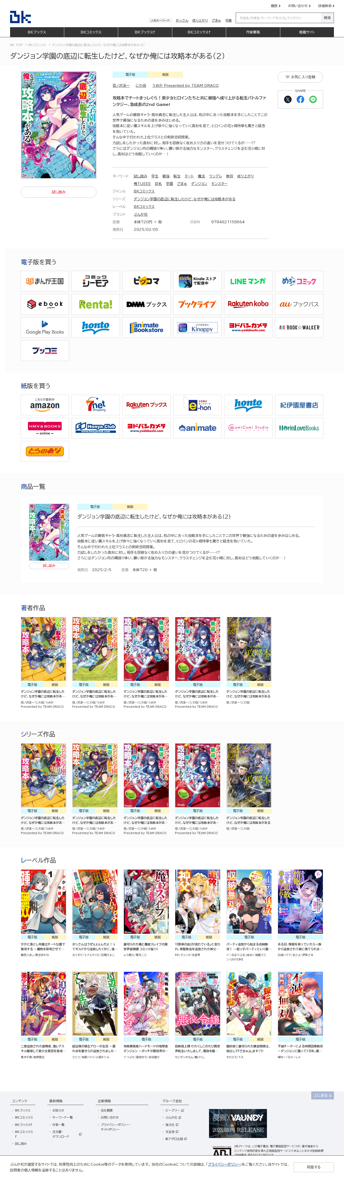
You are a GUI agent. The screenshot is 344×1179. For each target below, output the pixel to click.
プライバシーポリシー (224, 1164)
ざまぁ (182, 184)
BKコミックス (144, 191)
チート (189, 176)
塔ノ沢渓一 (121, 85)
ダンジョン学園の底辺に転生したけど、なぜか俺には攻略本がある (184, 199)
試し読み (140, 176)
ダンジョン (199, 184)
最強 (165, 176)
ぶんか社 (141, 214)
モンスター (219, 184)
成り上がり (245, 176)
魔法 (201, 176)
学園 (169, 184)
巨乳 (158, 184)
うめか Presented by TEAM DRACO (185, 85)
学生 (154, 176)
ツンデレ (215, 176)
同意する (314, 1167)
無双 (229, 176)
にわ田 (141, 85)
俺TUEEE (142, 184)
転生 (177, 176)
